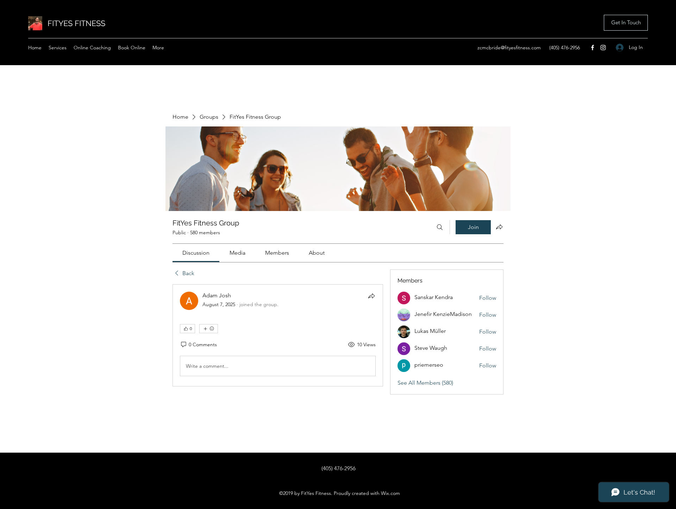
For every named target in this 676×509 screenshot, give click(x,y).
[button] (626, 23)
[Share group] (499, 227)
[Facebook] (592, 47)
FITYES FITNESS (76, 23)
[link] (195, 252)
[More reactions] (208, 328)
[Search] (440, 227)
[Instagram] (603, 47)
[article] (278, 335)
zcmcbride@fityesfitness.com (509, 47)
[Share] (371, 296)
